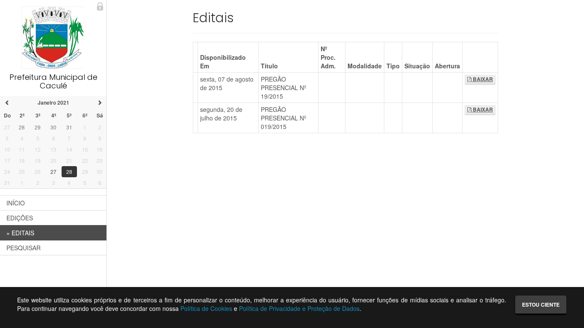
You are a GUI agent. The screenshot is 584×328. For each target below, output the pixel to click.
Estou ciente (541, 304)
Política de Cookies (206, 308)
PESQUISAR (23, 247)
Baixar (482, 79)
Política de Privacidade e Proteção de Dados (299, 308)
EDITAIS (20, 232)
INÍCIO (15, 203)
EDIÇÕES (19, 218)
